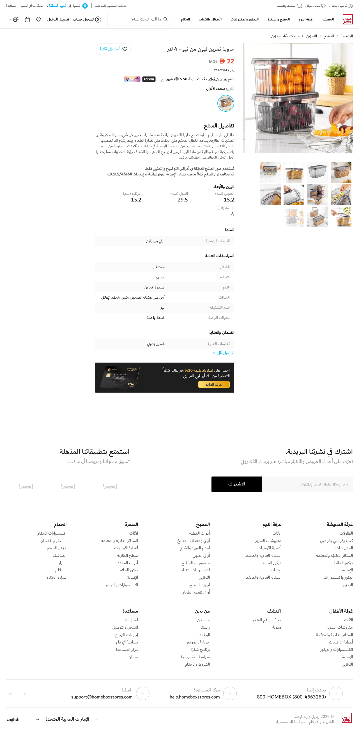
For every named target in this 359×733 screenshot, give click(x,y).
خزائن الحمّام (56, 548)
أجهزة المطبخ (199, 585)
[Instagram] (10, 693)
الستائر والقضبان (53, 540)
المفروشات (344, 548)
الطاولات (346, 533)
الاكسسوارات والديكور (121, 585)
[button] (38, 19)
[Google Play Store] (68, 486)
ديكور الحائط (343, 563)
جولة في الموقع (198, 642)
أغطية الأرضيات (269, 548)
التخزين (311, 36)
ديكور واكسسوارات (338, 577)
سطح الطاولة (127, 555)
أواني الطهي (201, 555)
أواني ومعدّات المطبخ (193, 540)
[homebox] (345, 19)
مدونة (276, 627)
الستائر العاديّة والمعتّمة (334, 555)
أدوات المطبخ (199, 533)
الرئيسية (347, 36)
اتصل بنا (131, 620)
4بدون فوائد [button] (217, 79)
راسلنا (205, 627)
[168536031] (225, 103)
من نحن (203, 620)
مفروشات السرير (268, 540)
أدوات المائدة (128, 563)
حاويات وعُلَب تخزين (285, 36)
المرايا (61, 563)
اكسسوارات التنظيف (194, 570)
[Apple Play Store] (110, 486)
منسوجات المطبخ (195, 563)
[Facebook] (25, 693)
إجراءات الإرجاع (126, 635)
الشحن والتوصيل (125, 627)
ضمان (133, 657)
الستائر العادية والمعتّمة (263, 555)
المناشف (59, 555)
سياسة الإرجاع (127, 642)
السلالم (60, 570)
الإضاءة (347, 570)
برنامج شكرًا (200, 649)
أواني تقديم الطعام (196, 592)
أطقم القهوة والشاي (195, 548)
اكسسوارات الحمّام (51, 533)
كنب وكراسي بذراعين (336, 540)
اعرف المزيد (214, 384)
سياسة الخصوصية (195, 657)
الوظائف (203, 635)
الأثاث (277, 533)
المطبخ (329, 36)
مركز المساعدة (127, 649)
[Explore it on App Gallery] (25, 486)
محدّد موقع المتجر (266, 620)
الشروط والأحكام (197, 664)
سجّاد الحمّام (56, 577)
